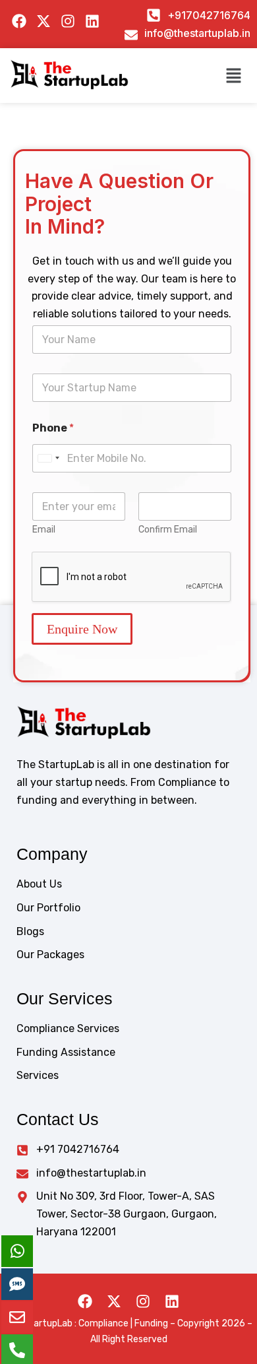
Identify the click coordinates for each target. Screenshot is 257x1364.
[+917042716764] (153, 15)
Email (43, 529)
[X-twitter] (114, 1301)
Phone (53, 428)
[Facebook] (85, 1301)
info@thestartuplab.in (197, 33)
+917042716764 (208, 15)
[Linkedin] (171, 1301)
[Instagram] (142, 1301)
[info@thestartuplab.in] (131, 35)
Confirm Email (167, 529)
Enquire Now (82, 629)
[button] (234, 75)
